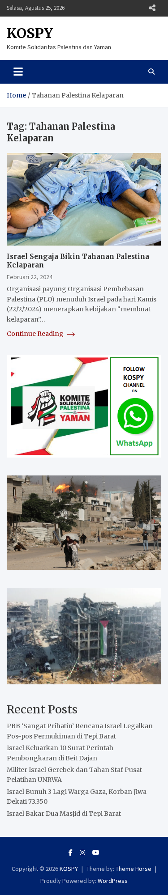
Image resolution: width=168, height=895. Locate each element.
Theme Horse (133, 869)
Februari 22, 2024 (29, 277)
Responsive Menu (151, 8)
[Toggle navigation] (18, 71)
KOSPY (30, 33)
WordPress (113, 881)
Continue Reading (36, 334)
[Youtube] (96, 852)
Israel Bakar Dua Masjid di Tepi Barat (64, 814)
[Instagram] (82, 852)
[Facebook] (70, 852)
